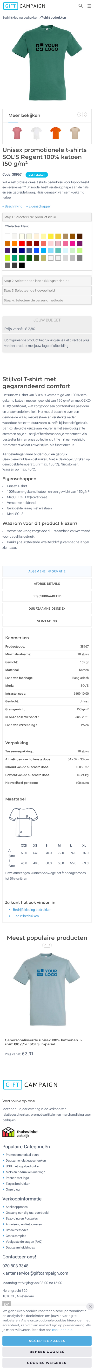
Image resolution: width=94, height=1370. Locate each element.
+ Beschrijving (12, 206)
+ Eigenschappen (39, 206)
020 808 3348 (15, 1265)
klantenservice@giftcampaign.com (35, 1273)
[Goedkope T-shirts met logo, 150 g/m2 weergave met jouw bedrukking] (47, 64)
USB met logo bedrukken (23, 1166)
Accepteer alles (47, 1341)
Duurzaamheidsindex (47, 608)
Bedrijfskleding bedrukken (20, 17)
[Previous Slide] (79, 114)
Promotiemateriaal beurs (22, 1154)
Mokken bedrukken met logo (25, 1172)
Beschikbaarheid (47, 596)
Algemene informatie (47, 571)
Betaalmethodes (17, 1230)
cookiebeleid (62, 1330)
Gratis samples (16, 1235)
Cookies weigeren (47, 1363)
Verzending (47, 621)
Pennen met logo (17, 1177)
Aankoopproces (16, 1206)
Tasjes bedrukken (18, 1183)
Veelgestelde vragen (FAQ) (24, 1241)
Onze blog (13, 1189)
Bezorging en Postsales (22, 1218)
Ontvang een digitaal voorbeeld (27, 1212)
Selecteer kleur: (17, 226)
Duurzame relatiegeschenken (26, 1160)
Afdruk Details (47, 583)
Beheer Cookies (47, 1352)
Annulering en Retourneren (24, 1224)
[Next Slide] (84, 114)
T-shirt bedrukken (53, 17)
